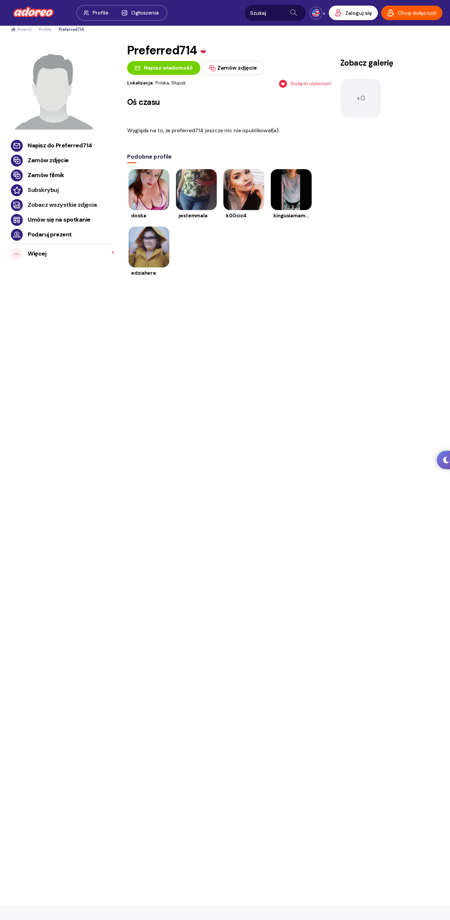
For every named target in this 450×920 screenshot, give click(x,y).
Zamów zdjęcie (48, 160)
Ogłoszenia (145, 12)
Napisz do (60, 145)
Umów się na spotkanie (59, 220)
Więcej (37, 254)
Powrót (24, 29)
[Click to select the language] (316, 13)
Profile (100, 12)
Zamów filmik (46, 175)
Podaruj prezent (50, 234)
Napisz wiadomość (168, 67)
